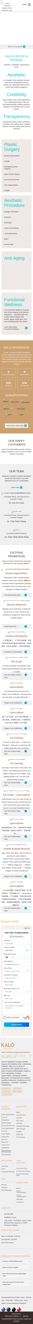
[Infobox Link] (16, 498)
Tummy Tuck (5, 1145)
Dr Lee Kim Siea (21, 1168)
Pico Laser (19, 1120)
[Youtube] (19, 1309)
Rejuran (4, 1184)
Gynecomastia (6, 1154)
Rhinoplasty (5, 1120)
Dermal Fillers (21, 1115)
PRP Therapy (20, 1129)
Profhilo (18, 1131)
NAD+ (3, 1169)
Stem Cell (4, 1166)
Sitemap (25, 1316)
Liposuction (5, 1136)
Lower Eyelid (5, 1134)
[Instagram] (9, 1309)
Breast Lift (4, 1142)
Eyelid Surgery (6, 1123)
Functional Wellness (8, 1171)
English (24, 4)
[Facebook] (3, 1309)
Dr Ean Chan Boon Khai (22, 1174)
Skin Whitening (6, 1190)
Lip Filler (19, 1118)
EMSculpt (19, 1134)
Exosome (4, 1187)
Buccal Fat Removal (8, 1125)
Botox (18, 1112)
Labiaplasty (5, 1147)
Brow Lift (4, 1139)
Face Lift (4, 1117)
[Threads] (14, 1309)
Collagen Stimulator (22, 1126)
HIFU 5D (19, 1123)
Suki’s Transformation (21, 1191)
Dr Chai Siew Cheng (23, 1171)
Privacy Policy (16, 1314)
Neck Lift (4, 1131)
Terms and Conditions (12, 1316)
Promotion (19, 1199)
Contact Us (20, 1202)
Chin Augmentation (7, 1128)
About (18, 1188)
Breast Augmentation (8, 1114)
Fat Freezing (20, 1137)
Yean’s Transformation (21, 1195)
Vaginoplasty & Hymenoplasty (6, 1151)
